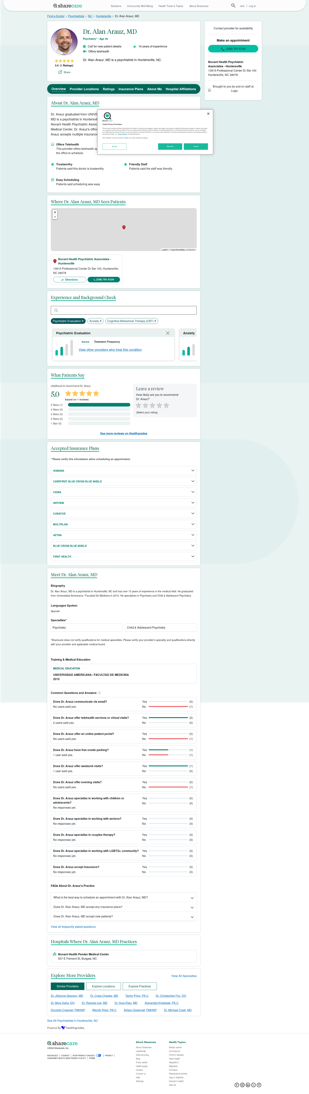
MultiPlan (60, 524)
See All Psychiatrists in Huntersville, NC (72, 1020)
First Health (62, 556)
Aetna (57, 535)
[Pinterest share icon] (259, 1086)
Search (233, 5)
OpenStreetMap (178, 249)
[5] (166, 405)
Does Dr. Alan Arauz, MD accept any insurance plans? (87, 907)
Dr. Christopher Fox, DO (171, 996)
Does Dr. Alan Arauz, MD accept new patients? (83, 916)
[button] (99, 693)
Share (67, 72)
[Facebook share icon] (237, 1086)
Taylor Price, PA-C (137, 996)
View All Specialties (184, 976)
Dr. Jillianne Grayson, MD (67, 996)
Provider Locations (84, 89)
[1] (137, 405)
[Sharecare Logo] (68, 5)
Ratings (109, 89)
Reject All (170, 146)
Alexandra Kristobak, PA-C (162, 1003)
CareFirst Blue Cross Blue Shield (77, 481)
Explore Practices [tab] (140, 986)
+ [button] (55, 212)
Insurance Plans (131, 89)
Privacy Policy (122, 134)
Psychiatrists (76, 16)
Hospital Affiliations (181, 89)
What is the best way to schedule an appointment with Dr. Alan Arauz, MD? (100, 897)
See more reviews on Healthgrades (123, 433)
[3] (152, 405)
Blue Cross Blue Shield (70, 546)
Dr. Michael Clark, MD (178, 1010)
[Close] (208, 114)
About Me (154, 89)
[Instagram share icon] (242, 1086)
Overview (59, 88)
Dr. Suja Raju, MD (126, 1003)
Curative (59, 513)
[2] (145, 405)
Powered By (54, 1028)
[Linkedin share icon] (248, 1086)
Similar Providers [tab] (68, 986)
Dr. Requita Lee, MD (94, 1003)
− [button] (55, 217)
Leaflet (165, 249)
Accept (196, 146)
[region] (155, 131)
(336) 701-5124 (105, 279)
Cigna (57, 492)
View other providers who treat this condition (110, 349)
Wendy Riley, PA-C (104, 1010)
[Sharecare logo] (86, 1043)
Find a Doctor (55, 16)
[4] (159, 405)
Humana (58, 470)
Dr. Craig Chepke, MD (104, 996)
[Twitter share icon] (253, 1086)
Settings (114, 146)
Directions (71, 279)
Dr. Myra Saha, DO (63, 1003)
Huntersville (103, 16)
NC (90, 16)
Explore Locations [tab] (103, 986)
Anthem (58, 503)
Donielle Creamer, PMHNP (68, 1010)
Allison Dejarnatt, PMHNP (140, 1010)
